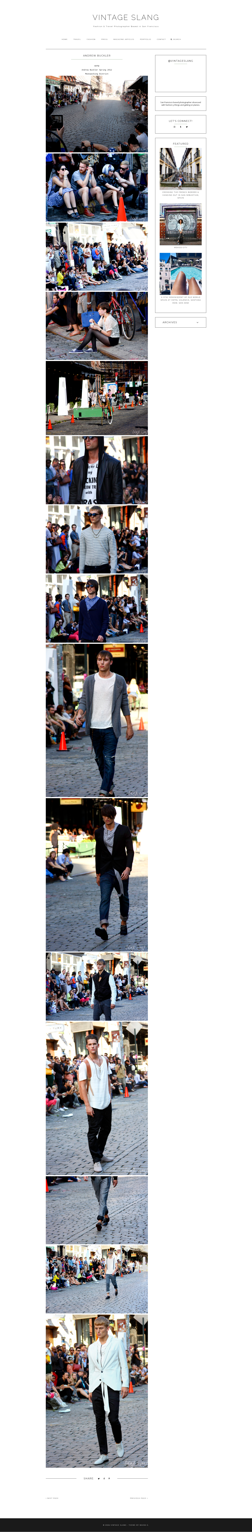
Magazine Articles (123, 39)
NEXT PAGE (53, 1498)
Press (104, 39)
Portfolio (145, 39)
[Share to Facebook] (104, 1479)
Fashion (91, 39)
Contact (161, 39)
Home (65, 39)
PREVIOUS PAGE (138, 1498)
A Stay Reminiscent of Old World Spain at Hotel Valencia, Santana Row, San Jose (181, 300)
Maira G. (144, 1525)
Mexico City (180, 247)
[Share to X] (99, 1479)
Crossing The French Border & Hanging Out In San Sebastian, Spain (180, 195)
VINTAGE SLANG (126, 17)
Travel (77, 39)
